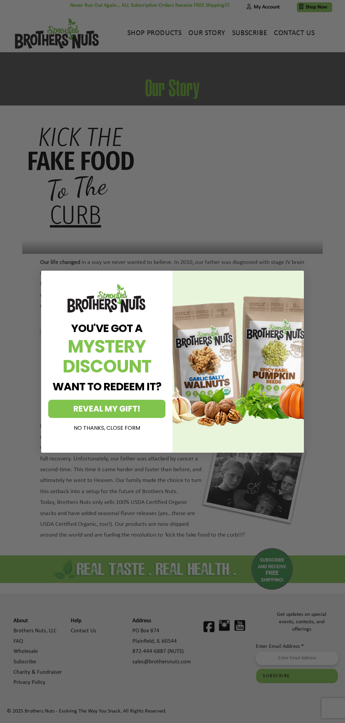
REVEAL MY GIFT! (106, 408)
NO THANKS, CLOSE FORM (107, 428)
